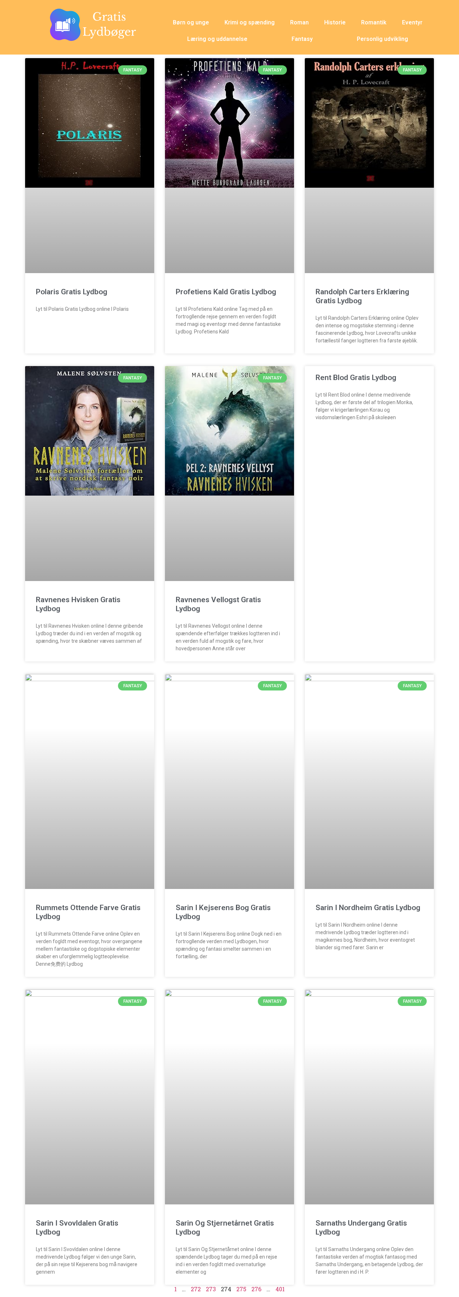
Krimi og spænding (249, 22)
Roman (299, 22)
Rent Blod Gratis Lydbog (356, 377)
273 (211, 1289)
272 (196, 1289)
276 (256, 1289)
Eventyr (412, 22)
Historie (335, 22)
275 (241, 1289)
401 (280, 1289)
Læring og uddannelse (217, 39)
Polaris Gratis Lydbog (71, 291)
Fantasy (302, 39)
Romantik (374, 22)
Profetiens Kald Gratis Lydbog (226, 291)
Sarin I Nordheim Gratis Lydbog (368, 907)
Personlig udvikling (382, 39)
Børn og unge (191, 22)
